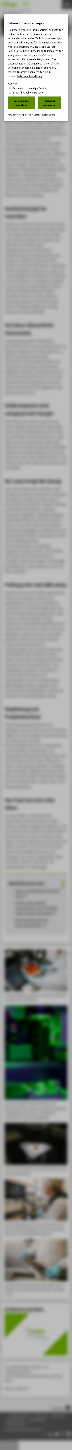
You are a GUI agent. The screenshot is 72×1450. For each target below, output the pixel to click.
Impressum (25, 114)
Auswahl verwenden (49, 102)
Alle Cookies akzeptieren (21, 102)
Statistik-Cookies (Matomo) (28, 92)
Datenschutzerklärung (30, 76)
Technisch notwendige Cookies (30, 88)
